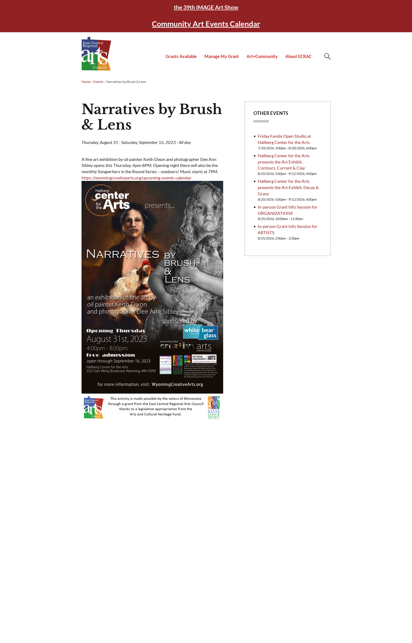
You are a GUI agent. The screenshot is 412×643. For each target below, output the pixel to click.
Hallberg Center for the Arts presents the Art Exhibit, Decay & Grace (288, 187)
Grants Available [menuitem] (181, 56)
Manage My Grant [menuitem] (221, 56)
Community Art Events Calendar (206, 23)
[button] (327, 56)
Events (98, 81)
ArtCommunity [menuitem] (262, 56)
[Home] (97, 54)
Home (86, 81)
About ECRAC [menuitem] (298, 56)
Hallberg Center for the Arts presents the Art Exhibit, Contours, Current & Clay (284, 162)
